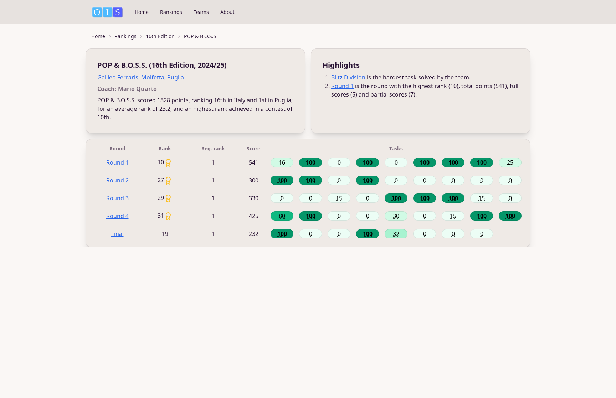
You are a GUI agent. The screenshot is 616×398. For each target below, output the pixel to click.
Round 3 (117, 198)
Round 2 (117, 180)
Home (142, 12)
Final (117, 234)
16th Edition (160, 36)
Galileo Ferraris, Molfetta (130, 77)
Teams (201, 12)
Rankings (171, 12)
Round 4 (117, 216)
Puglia (175, 77)
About (227, 12)
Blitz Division (348, 77)
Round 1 (342, 86)
